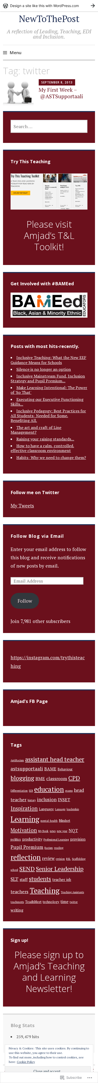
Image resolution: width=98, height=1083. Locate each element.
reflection (26, 857)
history (32, 800)
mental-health (49, 821)
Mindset (64, 821)
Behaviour (65, 769)
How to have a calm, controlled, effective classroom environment (42, 448)
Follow (25, 601)
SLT (14, 879)
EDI (31, 790)
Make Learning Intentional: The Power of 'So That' (49, 390)
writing (17, 910)
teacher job (61, 879)
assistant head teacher (54, 759)
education (49, 789)
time (64, 901)
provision (77, 839)
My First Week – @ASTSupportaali (61, 93)
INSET (64, 799)
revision (60, 859)
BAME (50, 769)
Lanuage (60, 809)
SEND (27, 869)
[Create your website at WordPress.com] (49, 5)
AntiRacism (17, 760)
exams (69, 790)
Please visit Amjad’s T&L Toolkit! (49, 235)
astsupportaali (27, 768)
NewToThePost (49, 19)
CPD (74, 778)
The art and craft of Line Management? (36, 430)
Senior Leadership (59, 869)
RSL (68, 859)
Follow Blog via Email (37, 536)
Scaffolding (78, 859)
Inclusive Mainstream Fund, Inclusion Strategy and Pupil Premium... (48, 378)
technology (51, 902)
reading (58, 848)
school (14, 870)
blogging (22, 778)
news (53, 831)
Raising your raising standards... (45, 439)
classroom (56, 778)
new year (62, 831)
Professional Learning (56, 839)
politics (16, 839)
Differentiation (19, 790)
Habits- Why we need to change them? (51, 457)
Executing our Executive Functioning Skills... (47, 402)
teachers (19, 891)
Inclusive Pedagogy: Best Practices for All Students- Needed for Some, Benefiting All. (48, 415)
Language (46, 809)
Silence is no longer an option (43, 369)
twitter (74, 902)
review (48, 858)
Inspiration (24, 808)
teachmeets (17, 902)
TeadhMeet (33, 902)
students (40, 879)
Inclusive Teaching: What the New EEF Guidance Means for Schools (48, 360)
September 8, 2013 (57, 82)
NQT (73, 830)
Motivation (24, 830)
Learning (25, 819)
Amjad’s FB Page (29, 701)
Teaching (45, 890)
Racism (48, 848)
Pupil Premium (27, 847)
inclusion (47, 799)
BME (40, 778)
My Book (43, 831)
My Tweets (22, 505)
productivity (32, 839)
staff (24, 879)
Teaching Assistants (72, 892)
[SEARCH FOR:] (49, 126)
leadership (73, 809)
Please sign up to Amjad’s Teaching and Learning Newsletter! (49, 972)
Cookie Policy (26, 1062)
